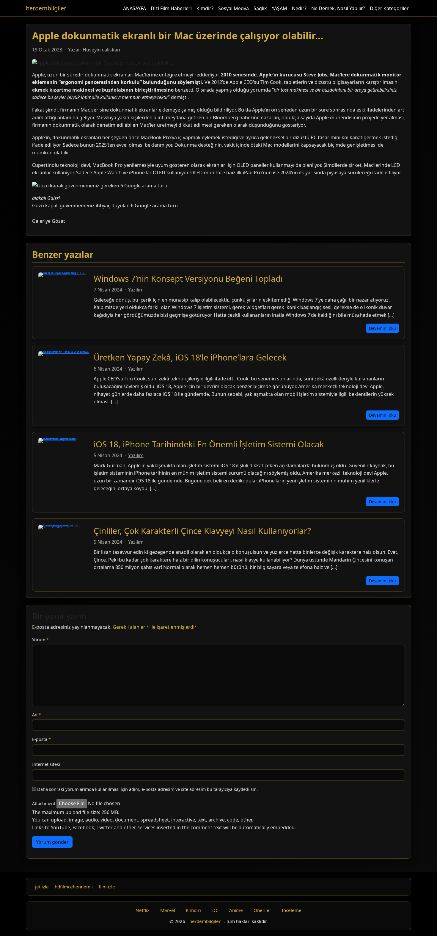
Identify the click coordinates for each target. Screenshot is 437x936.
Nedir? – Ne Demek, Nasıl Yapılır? (328, 8)
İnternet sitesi (46, 764)
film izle (107, 887)
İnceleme (291, 910)
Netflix (143, 910)
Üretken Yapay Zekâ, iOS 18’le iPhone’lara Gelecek (190, 357)
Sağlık (260, 8)
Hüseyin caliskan (101, 49)
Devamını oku (382, 328)
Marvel (167, 910)
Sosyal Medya (233, 8)
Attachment (43, 803)
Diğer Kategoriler (389, 8)
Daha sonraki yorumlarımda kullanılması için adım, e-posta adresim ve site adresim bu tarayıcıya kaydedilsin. (147, 789)
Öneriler (262, 910)
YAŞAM (279, 8)
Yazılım (136, 289)
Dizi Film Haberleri (171, 8)
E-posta (41, 739)
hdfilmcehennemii (74, 887)
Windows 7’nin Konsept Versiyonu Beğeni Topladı (188, 278)
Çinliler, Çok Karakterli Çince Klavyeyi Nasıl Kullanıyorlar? (202, 530)
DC (215, 910)
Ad (36, 714)
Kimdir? (205, 8)
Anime (236, 910)
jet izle (42, 887)
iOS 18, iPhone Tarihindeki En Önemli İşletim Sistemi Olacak (209, 444)
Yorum (40, 639)
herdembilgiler (46, 8)
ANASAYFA (134, 8)
